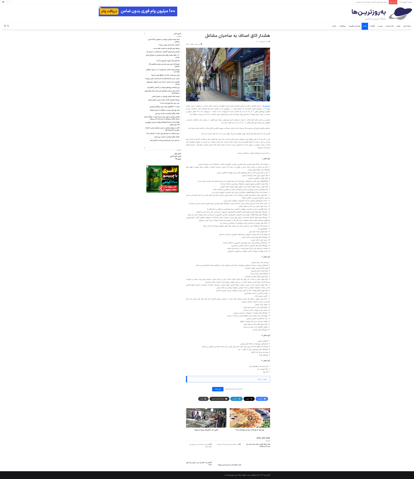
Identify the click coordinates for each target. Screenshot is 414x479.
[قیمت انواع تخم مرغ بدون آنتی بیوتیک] (228, 453)
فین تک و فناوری (355, 26)
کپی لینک (218, 389)
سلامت (334, 26)
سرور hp (178, 158)
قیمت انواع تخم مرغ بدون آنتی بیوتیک (229, 465)
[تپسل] (100, 8)
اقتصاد (373, 26)
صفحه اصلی (407, 26)
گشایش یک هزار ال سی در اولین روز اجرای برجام (199, 463)
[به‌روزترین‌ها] (381, 13)
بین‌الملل (342, 26)
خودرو (398, 26)
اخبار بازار (178, 153)
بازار (365, 26)
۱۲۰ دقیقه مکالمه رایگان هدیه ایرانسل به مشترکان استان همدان (369, 2)
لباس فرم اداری (175, 156)
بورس (380, 26)
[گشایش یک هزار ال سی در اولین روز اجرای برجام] (199, 451)
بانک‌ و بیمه (390, 26)
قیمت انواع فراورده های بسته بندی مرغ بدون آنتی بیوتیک (258, 445)
